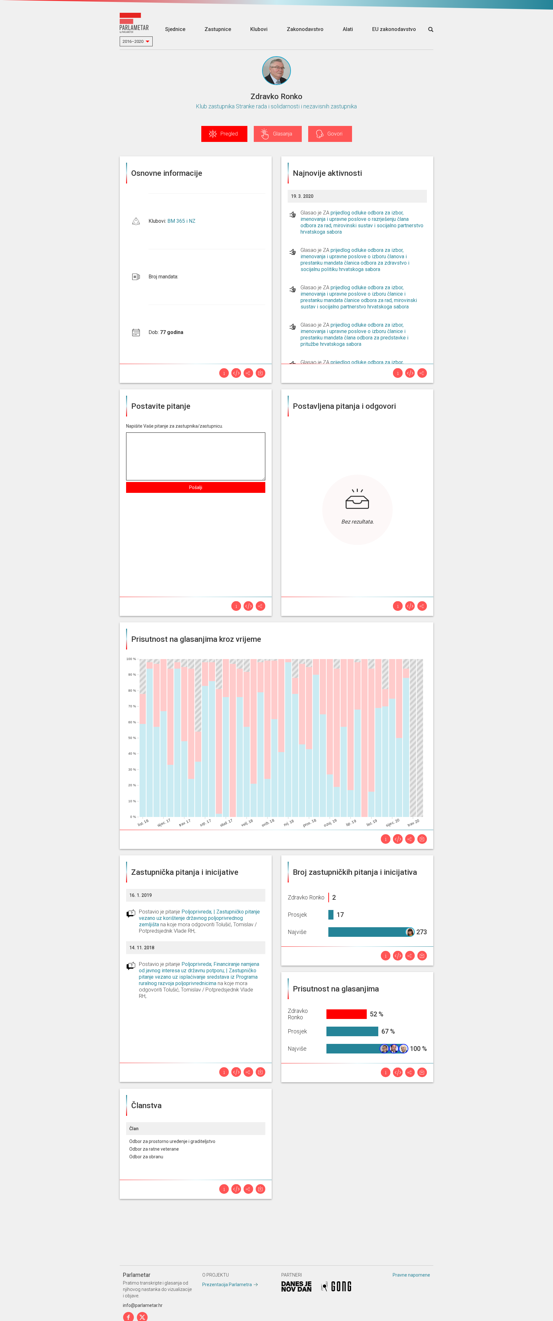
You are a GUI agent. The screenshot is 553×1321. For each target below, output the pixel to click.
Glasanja (282, 134)
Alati (348, 29)
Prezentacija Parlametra (227, 1284)
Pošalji (195, 487)
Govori (334, 134)
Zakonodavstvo (305, 29)
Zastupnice (217, 29)
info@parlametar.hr (143, 1305)
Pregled (229, 134)
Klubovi (259, 29)
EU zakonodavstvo (394, 29)
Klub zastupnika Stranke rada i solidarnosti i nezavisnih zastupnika (276, 106)
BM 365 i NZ (181, 221)
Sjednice (175, 29)
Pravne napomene (411, 1275)
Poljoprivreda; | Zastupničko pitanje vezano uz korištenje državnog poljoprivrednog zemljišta (199, 918)
